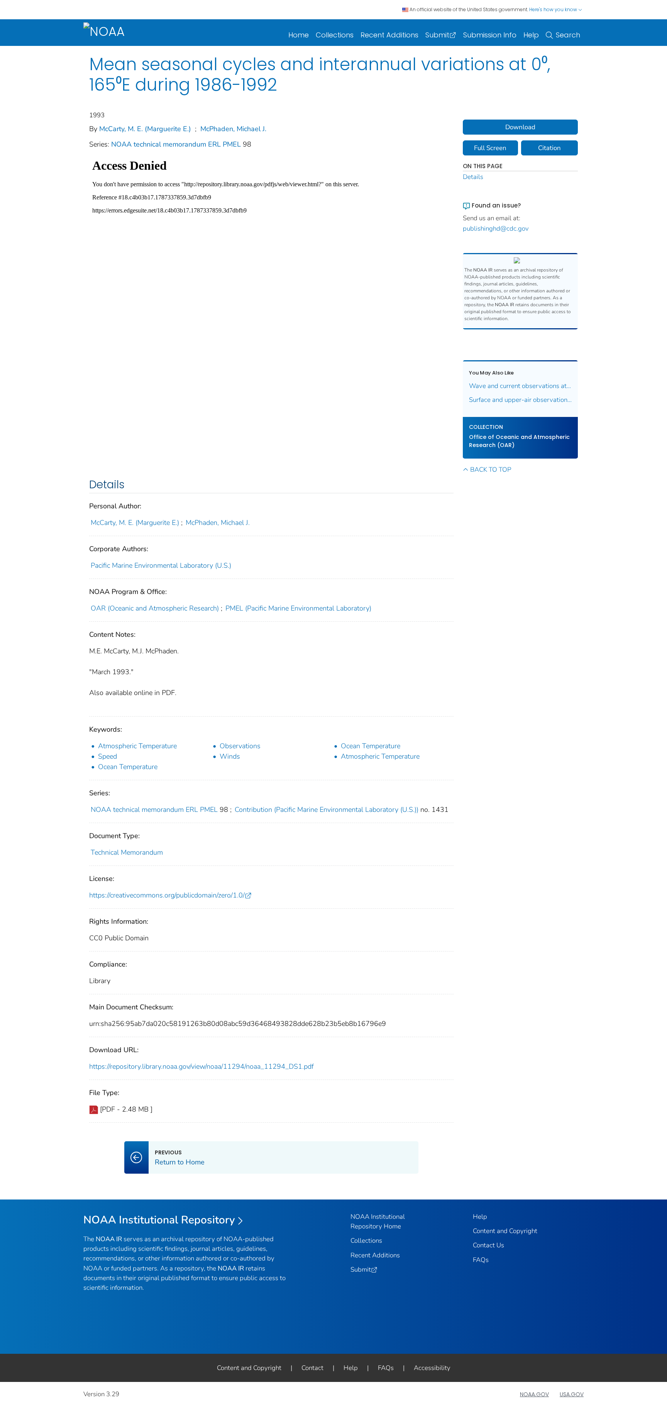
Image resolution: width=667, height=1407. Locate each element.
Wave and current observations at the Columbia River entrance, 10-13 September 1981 (520, 385)
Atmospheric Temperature (137, 746)
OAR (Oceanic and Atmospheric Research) (155, 608)
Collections (335, 35)
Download (520, 127)
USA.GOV (572, 1394)
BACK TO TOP (490, 469)
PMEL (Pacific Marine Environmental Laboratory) (298, 608)
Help (531, 35)
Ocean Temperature (370, 746)
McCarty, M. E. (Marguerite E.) (145, 128)
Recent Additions (389, 35)
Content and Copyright (505, 1230)
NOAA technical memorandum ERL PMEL (177, 144)
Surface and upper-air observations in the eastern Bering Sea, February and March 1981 (520, 399)
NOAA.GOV (534, 1394)
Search (568, 35)
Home (298, 35)
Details (473, 176)
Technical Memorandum (127, 852)
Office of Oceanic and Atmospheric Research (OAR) (519, 441)
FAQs (481, 1259)
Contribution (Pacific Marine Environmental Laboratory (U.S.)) (326, 809)
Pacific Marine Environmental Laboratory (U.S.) (161, 565)
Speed (107, 756)
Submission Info (489, 35)
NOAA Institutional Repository (159, 1220)
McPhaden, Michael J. (233, 128)
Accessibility (432, 1367)
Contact (312, 1367)
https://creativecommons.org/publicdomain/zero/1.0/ (167, 895)
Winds (230, 756)
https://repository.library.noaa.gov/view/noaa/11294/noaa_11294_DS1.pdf (201, 1066)
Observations (240, 746)
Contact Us (488, 1245)
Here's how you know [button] (553, 9)
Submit (437, 35)
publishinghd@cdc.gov (496, 228)
